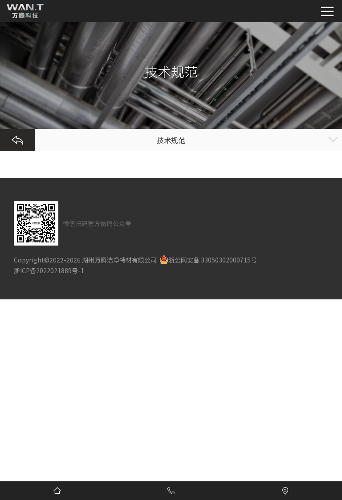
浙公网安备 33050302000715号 (212, 259)
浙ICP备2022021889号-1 (49, 270)
